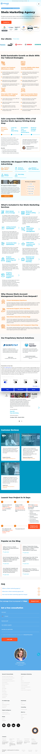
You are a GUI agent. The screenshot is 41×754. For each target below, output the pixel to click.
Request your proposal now (34, 526)
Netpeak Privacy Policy (28, 634)
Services (9, 8)
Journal (3, 718)
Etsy (21, 679)
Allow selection (20, 389)
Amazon (22, 676)
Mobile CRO (4, 707)
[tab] (5, 131)
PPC (21, 702)
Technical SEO (4, 691)
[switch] (15, 382)
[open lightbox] (10, 439)
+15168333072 (4, 740)
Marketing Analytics (5, 712)
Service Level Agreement (30, 751)
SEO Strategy (4, 688)
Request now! (35, 601)
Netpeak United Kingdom (12, 739)
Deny (7, 389)
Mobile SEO (4, 697)
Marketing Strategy (24, 709)
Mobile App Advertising (5, 704)
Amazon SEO (23, 688)
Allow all (33, 389)
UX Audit (3, 685)
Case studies (4, 720)
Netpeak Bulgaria (27, 738)
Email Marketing (4, 682)
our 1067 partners (7, 367)
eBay (21, 677)
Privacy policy (36, 751)
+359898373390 (26, 740)
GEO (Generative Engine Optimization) (8, 677)
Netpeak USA (4, 8)
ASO (3, 702)
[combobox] (3, 616)
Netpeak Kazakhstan (33, 739)
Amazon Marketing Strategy (25, 682)
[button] (38, 4)
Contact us (6, 22)
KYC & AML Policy (23, 751)
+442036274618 (12, 741)
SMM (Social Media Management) (7, 679)
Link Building (23, 704)
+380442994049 (19, 740)
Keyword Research (5, 694)
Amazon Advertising (24, 685)
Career (22, 718)
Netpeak (18, 738)
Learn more (7, 196)
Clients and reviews (24, 714)
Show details (35, 386)
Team (22, 715)
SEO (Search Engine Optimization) (7, 676)
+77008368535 (33, 741)
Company (22, 717)
